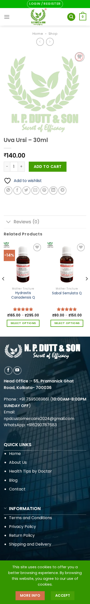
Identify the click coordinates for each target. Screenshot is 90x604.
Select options (23, 323)
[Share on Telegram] (62, 190)
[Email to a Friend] (35, 190)
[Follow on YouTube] (17, 370)
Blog (13, 480)
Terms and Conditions (30, 518)
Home (37, 33)
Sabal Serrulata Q (67, 293)
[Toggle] (9, 222)
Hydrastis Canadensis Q (23, 295)
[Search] (71, 17)
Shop (53, 33)
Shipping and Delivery (30, 544)
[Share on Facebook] (17, 190)
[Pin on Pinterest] (44, 190)
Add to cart (48, 166)
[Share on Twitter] (26, 190)
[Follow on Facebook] (8, 370)
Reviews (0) (27, 222)
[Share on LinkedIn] (53, 190)
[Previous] (3, 289)
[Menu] (7, 17)
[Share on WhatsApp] (8, 190)
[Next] (86, 289)
